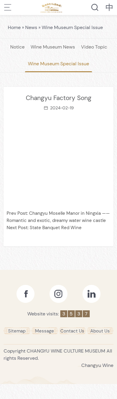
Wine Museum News (53, 47)
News (31, 27)
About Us (100, 331)
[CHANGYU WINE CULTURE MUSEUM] (51, 7)
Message (44, 331)
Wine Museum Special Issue (72, 27)
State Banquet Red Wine (56, 228)
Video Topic (94, 47)
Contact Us (72, 331)
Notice (17, 47)
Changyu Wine (97, 365)
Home (14, 27)
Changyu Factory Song (59, 98)
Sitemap (17, 331)
